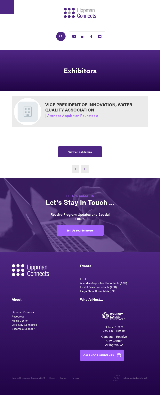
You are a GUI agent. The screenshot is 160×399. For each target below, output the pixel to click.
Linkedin (82, 36)
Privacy (75, 377)
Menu (7, 7)
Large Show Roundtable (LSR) (98, 291)
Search (61, 36)
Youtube (74, 36)
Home (52, 377)
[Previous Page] (75, 169)
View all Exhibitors (80, 152)
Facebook (91, 36)
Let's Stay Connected (24, 324)
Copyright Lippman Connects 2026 (28, 377)
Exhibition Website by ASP (135, 377)
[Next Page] (85, 169)
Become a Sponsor (23, 329)
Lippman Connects (23, 312)
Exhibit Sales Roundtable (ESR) (98, 287)
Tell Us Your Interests (80, 230)
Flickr (100, 36)
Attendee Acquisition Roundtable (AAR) (103, 283)
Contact (63, 377)
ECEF (83, 279)
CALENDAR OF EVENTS (98, 355)
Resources (18, 316)
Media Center (20, 320)
